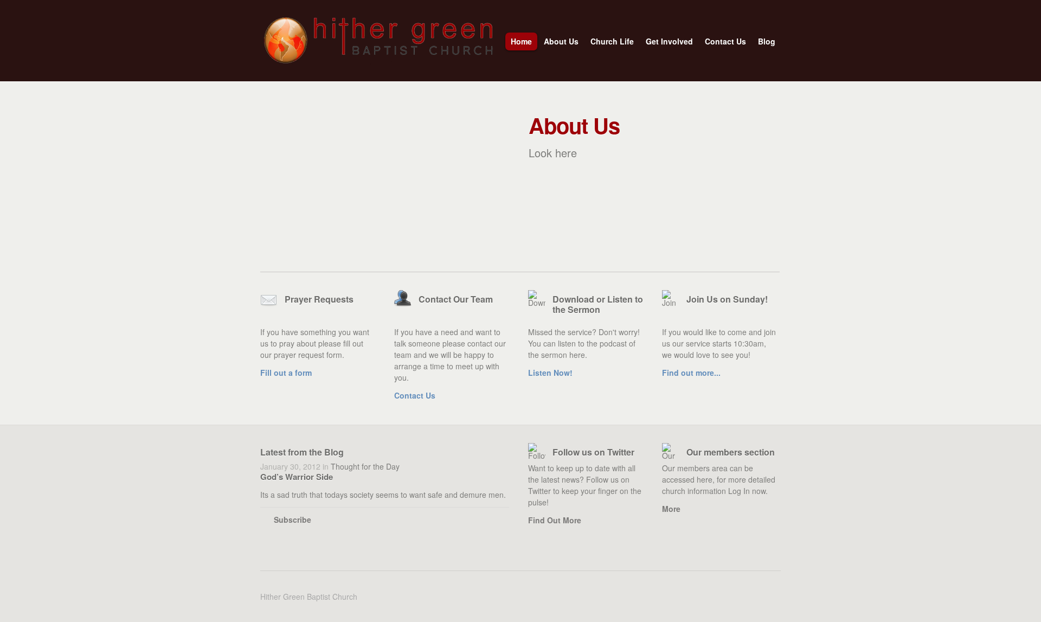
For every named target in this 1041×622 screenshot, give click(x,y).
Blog (764, 43)
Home (521, 41)
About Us (558, 43)
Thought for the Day (365, 466)
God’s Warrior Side (296, 477)
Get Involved (666, 43)
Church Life (609, 43)
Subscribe (292, 519)
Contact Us (725, 41)
